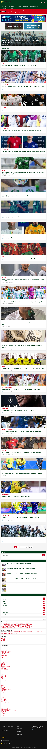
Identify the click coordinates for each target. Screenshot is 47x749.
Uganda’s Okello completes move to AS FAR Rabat (15, 496)
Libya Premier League (5, 683)
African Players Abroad (7, 387)
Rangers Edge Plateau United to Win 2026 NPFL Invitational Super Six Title (23, 368)
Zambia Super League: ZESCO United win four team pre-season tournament (23, 540)
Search (2, 618)
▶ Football (18, 726)
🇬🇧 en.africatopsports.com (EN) (6, 741)
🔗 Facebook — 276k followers (37, 726)
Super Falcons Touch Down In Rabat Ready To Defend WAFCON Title (21, 65)
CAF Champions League (6, 658)
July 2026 (3, 638)
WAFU (2, 714)
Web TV (11, 8)
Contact (35, 747)
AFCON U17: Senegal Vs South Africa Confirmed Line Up (17, 237)
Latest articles (4, 680)
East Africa (25, 6)
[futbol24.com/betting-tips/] (33, 26)
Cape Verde (3, 661)
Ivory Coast (3, 677)
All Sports (3, 653)
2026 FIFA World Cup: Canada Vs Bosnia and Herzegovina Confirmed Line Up (23, 151)
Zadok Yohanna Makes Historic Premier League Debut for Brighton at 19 (22, 431)
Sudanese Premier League (6, 702)
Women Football (5, 471)
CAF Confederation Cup (6, 660)
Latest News (4, 343)
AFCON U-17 (4, 214)
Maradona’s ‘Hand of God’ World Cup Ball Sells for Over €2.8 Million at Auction (21, 11)
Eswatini (2, 667)
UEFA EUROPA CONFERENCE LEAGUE (8, 710)
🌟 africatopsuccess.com (5, 743)
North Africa (11, 6)
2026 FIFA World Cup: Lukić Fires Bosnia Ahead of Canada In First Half (21, 130)
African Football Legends (6, 651)
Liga (2, 684)
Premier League (4, 694)
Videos (2, 712)
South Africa (4, 450)
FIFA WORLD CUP (5, 84)
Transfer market (5, 408)
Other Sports (5, 8)
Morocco (3, 687)
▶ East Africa (19, 731)
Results (2, 695)
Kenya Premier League (5, 679)
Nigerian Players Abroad (7, 429)
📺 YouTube (34, 729)
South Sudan (3, 699)
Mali (2, 686)
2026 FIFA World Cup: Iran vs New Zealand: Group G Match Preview (21, 109)
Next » (30, 547)
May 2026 (3, 640)
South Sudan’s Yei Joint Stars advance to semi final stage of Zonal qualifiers (23, 302)
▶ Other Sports (19, 734)
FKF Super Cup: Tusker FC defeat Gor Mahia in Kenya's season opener (18, 10)
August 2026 (3, 637)
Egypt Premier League (5, 666)
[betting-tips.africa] (14, 26)
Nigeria (3, 170)
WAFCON (3, 63)
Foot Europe (3, 671)
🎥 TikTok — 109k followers (37, 727)
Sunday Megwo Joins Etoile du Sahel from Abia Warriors (18, 410)
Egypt (2, 665)
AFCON (2, 646)
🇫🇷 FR (42, 2)
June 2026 (3, 639)
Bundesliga (3, 656)
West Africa (18, 6)
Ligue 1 (2, 685)
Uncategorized (4, 711)
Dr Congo (3, 663)
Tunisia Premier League (5, 707)
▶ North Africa (19, 728)
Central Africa (3, 662)
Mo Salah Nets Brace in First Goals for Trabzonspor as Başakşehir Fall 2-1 (22, 389)
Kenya (2, 678)
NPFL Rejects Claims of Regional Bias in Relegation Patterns (19, 195)
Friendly (2, 673)
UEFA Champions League (6, 709)
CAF (2, 657)
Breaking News (4, 655)
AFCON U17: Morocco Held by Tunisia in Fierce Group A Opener (20, 258)
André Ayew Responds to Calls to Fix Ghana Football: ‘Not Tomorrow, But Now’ (22, 573)
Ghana (3, 321)
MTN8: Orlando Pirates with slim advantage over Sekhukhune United (21, 452)
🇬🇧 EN (45, 2)
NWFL (2, 691)
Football (4, 6)
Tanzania (3, 703)
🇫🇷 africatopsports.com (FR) (6, 740)
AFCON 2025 (3, 648)
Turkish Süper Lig (4, 708)
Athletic (2, 654)
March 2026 (3, 643)
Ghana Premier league (5, 675)
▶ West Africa (19, 729)
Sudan (2, 701)
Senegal (2, 697)
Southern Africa (34, 6)
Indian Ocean (3, 676)
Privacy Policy (30, 747)
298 (26, 547)
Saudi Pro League (4, 696)
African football (5, 538)
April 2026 (3, 641)
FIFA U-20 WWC (4, 668)
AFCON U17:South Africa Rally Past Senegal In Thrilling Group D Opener (22, 216)
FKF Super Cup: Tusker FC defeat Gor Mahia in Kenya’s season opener (15, 623)
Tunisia (2, 706)
